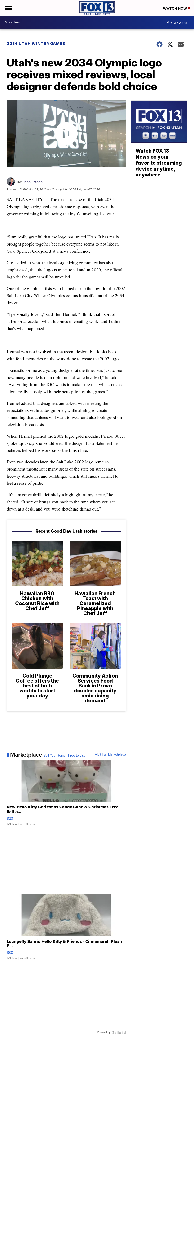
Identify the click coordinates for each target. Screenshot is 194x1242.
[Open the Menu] (8, 8)
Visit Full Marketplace (110, 754)
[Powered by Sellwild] (119, 1032)
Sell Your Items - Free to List (64, 755)
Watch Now (175, 8)
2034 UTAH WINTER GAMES (36, 43)
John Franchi (33, 182)
